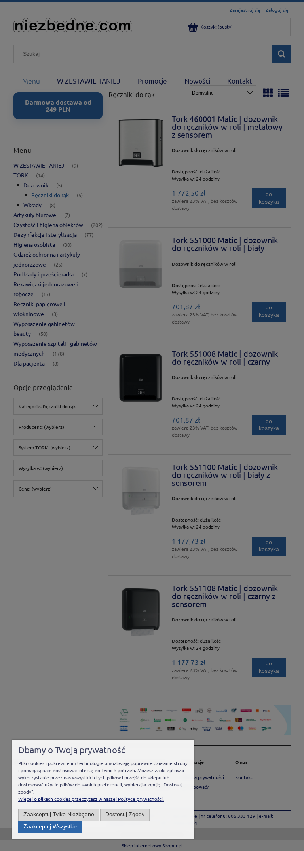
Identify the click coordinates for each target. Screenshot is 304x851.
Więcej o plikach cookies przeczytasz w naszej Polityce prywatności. (91, 799)
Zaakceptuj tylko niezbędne (58, 814)
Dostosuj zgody (124, 814)
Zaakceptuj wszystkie (50, 827)
